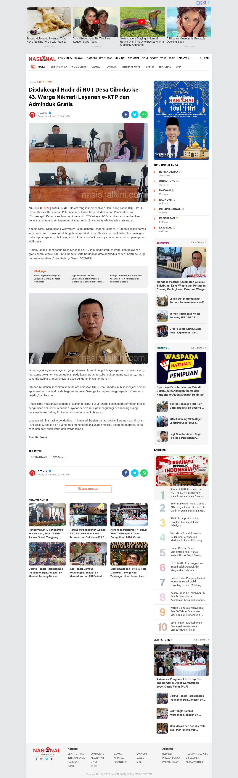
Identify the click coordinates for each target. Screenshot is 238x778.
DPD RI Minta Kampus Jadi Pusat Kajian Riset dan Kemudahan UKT (185, 331)
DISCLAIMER (192, 758)
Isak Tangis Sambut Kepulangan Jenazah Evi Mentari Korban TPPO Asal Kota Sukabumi (186, 713)
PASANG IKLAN (170, 762)
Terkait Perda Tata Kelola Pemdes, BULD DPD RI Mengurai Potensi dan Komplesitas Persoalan (185, 316)
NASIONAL (133, 58)
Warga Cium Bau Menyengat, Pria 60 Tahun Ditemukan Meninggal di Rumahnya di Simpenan (187, 612)
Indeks (41, 67)
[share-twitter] (135, 114)
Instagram (42, 764)
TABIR (172, 58)
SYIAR (163, 58)
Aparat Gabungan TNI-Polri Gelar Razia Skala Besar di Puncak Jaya (186, 406)
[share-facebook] (125, 114)
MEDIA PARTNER (195, 762)
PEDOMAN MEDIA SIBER (197, 754)
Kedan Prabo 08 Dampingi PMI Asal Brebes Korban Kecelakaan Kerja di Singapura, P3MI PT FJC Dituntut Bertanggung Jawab (188, 597)
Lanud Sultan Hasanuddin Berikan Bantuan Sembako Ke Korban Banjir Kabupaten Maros (187, 301)
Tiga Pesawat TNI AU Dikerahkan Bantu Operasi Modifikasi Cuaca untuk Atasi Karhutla (87, 279)
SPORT (154, 58)
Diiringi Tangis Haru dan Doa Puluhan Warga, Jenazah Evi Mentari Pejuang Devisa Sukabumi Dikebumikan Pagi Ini (187, 698)
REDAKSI (167, 754)
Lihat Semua (197, 243)
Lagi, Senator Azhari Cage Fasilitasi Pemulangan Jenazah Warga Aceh (185, 436)
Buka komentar (90, 489)
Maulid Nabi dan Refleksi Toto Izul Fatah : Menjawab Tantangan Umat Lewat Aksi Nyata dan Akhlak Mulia (187, 728)
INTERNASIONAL (131, 67)
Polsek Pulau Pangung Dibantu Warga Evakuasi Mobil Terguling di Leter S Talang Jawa (188, 582)
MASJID (150, 67)
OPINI (145, 58)
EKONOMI (91, 58)
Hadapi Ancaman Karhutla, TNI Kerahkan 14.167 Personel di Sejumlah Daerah (126, 279)
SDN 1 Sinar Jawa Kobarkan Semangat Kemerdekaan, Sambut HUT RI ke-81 (186, 626)
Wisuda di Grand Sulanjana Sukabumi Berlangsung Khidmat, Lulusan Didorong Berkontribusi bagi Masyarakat (188, 537)
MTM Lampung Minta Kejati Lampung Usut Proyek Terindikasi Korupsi (186, 421)
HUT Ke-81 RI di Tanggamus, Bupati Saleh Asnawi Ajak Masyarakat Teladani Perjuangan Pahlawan (187, 567)
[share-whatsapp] (144, 114)
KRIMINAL (120, 58)
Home (32, 82)
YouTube (52, 764)
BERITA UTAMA (59, 67)
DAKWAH (79, 58)
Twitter (47, 764)
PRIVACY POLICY (171, 758)
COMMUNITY (65, 58)
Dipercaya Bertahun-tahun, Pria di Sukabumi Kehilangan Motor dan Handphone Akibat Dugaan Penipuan (180, 391)
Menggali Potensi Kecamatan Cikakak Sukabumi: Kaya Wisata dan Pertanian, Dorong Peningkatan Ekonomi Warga (181, 286)
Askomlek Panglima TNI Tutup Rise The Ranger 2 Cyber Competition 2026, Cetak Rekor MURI (179, 683)
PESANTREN (120, 762)
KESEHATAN (105, 58)
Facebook (36, 764)
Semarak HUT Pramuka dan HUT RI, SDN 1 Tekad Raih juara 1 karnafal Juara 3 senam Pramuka (188, 493)
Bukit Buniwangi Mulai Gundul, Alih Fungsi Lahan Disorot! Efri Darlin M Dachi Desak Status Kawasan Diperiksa (188, 507)
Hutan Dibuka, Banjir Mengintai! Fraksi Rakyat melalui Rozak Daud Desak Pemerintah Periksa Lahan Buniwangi (186, 552)
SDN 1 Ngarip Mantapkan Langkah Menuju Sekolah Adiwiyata (47, 279)
